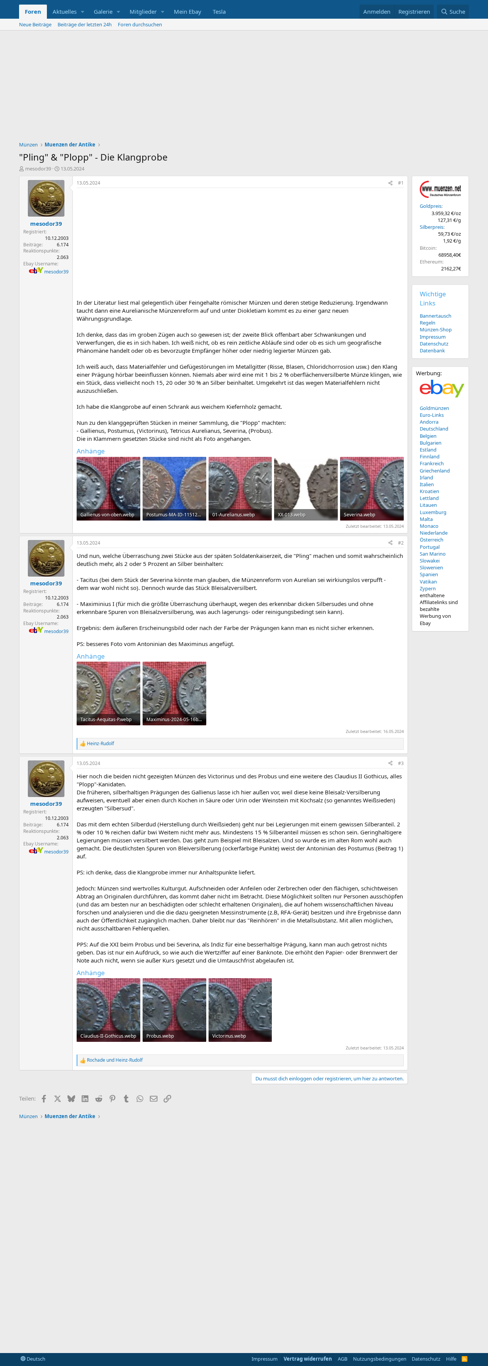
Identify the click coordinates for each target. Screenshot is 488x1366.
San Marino (433, 553)
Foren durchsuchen (140, 24)
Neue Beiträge (35, 24)
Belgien (428, 435)
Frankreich (432, 463)
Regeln (427, 322)
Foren (33, 11)
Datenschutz (434, 343)
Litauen (428, 504)
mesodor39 (38, 168)
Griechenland (435, 470)
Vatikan (428, 581)
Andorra (429, 421)
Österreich (431, 539)
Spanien (429, 574)
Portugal (430, 546)
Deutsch (35, 1358)
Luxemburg (433, 512)
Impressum (433, 336)
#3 (401, 763)
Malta (426, 519)
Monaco (429, 525)
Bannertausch (435, 315)
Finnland (430, 456)
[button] (82, 12)
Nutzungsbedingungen (379, 1358)
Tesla (219, 11)
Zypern (428, 588)
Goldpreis (430, 205)
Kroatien (429, 491)
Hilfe (451, 1358)
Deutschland (434, 428)
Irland (426, 477)
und (115, 1060)
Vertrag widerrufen (308, 1358)
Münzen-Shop (436, 329)
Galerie (103, 11)
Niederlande (434, 532)
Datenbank (432, 350)
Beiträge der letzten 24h (85, 24)
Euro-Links (432, 414)
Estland (428, 449)
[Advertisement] (244, 87)
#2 (401, 543)
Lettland (429, 498)
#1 (401, 183)
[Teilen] (390, 183)
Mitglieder (143, 11)
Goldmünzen (434, 408)
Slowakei (430, 560)
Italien (427, 484)
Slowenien (431, 567)
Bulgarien (430, 442)
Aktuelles (65, 11)
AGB (342, 1358)
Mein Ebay (187, 11)
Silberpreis (431, 226)
